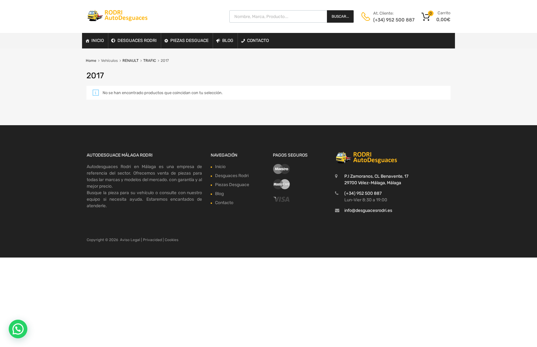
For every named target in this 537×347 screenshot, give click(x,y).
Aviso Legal (130, 240)
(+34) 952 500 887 (388, 20)
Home (91, 60)
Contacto (258, 40)
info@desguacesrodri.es (368, 210)
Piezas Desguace (189, 40)
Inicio (97, 40)
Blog (227, 40)
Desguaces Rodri (137, 40)
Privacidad (152, 240)
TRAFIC (149, 60)
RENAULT (130, 60)
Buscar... (340, 16)
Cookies (171, 240)
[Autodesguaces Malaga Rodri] (118, 19)
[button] (18, 329)
